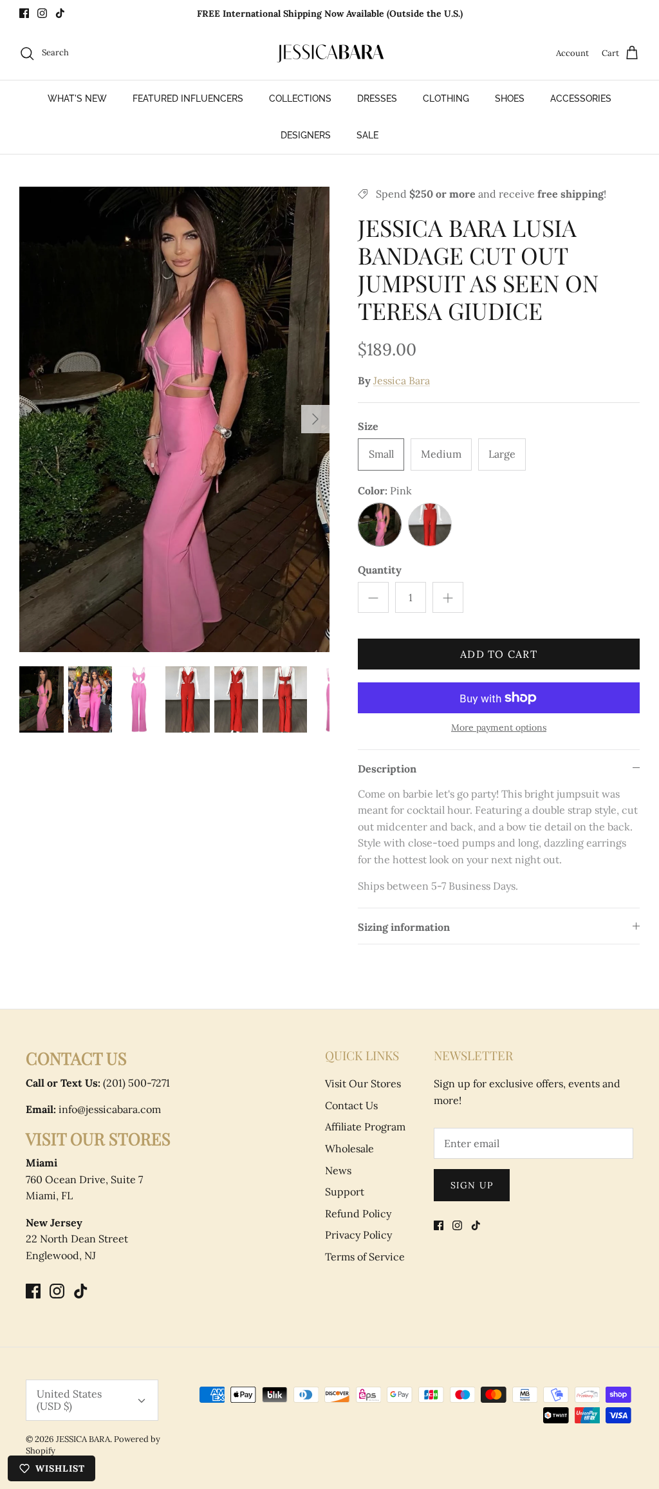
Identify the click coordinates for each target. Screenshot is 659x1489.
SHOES (509, 98)
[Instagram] (42, 13)
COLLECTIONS (300, 98)
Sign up (471, 1185)
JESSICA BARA (83, 1439)
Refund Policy (358, 1213)
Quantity (380, 569)
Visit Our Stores (363, 1083)
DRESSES (377, 98)
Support (344, 1191)
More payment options (498, 727)
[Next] (315, 419)
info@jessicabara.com (93, 1109)
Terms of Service (365, 1256)
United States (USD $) (69, 1399)
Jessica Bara (401, 380)
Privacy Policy (358, 1234)
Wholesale (349, 1148)
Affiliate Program (365, 1126)
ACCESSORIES (580, 98)
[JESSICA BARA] (329, 53)
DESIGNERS (306, 135)
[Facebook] (24, 13)
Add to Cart (498, 654)
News (338, 1170)
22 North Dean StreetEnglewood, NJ (77, 1239)
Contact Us (351, 1105)
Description (387, 768)
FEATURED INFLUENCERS (188, 98)
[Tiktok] (60, 13)
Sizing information (404, 927)
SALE (367, 135)
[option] (174, 419)
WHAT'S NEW (77, 98)
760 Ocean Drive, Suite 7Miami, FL (84, 1179)
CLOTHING (446, 98)
